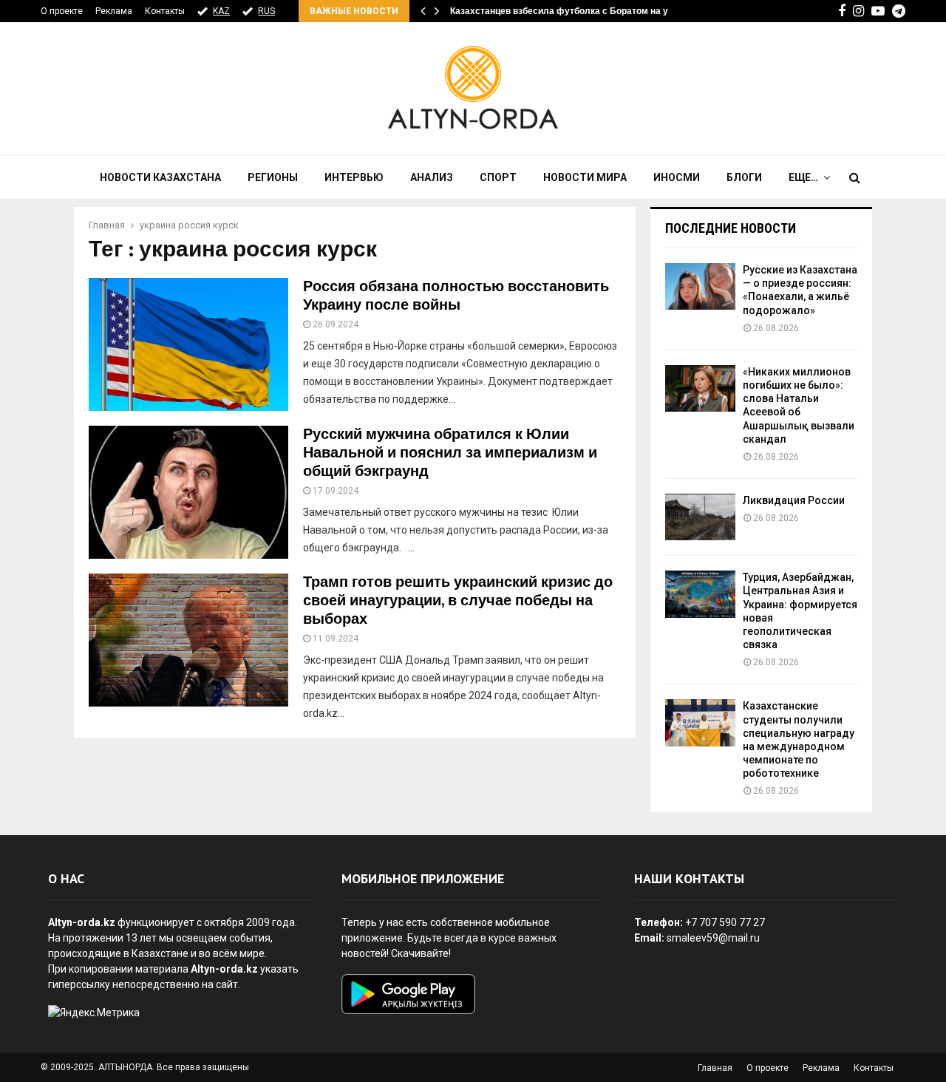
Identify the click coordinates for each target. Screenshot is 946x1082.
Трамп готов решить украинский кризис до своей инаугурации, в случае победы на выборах (458, 601)
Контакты (165, 11)
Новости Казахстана (160, 177)
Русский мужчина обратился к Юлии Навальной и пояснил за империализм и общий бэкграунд (450, 453)
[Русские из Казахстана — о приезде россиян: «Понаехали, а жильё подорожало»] (700, 286)
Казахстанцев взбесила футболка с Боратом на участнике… (582, 11)
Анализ (431, 177)
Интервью (354, 177)
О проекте (62, 11)
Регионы (273, 177)
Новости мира (585, 177)
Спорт (498, 177)
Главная (715, 1068)
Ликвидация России (794, 500)
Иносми (676, 177)
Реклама (113, 11)
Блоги (744, 177)
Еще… (803, 177)
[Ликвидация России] (700, 517)
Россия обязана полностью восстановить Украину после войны (456, 296)
